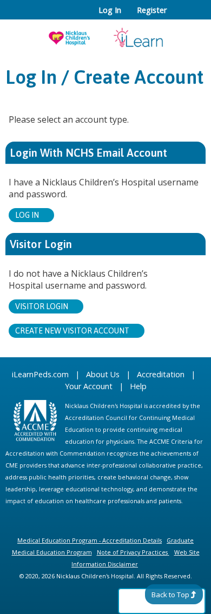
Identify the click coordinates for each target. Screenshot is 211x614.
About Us (103, 374)
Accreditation (160, 374)
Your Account (89, 386)
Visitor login (41, 306)
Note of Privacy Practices (132, 552)
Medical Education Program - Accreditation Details (89, 540)
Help (138, 386)
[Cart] (179, 15)
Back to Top (170, 594)
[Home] (105, 34)
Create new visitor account (72, 330)
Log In (109, 10)
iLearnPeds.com (40, 374)
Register (152, 10)
